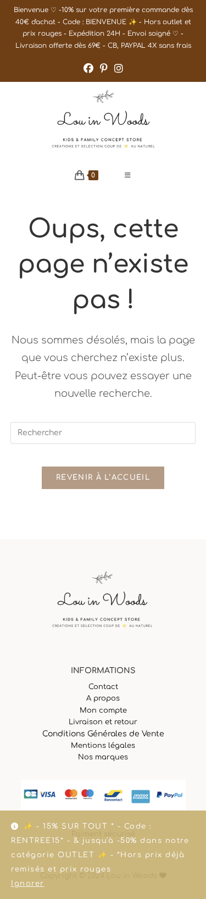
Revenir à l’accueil (103, 477)
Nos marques (103, 757)
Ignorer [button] (27, 883)
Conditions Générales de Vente (103, 734)
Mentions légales (103, 746)
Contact (103, 687)
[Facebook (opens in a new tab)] (88, 68)
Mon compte (103, 710)
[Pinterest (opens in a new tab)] (104, 68)
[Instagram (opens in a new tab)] (118, 68)
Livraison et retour (103, 722)
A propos (103, 698)
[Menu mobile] (128, 175)
